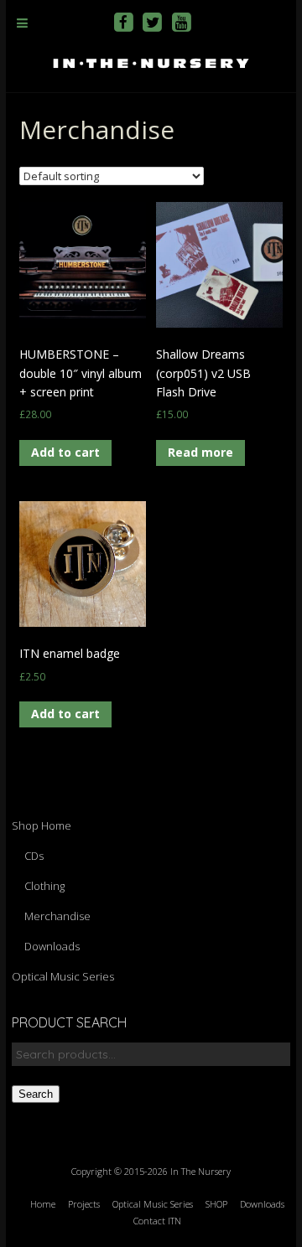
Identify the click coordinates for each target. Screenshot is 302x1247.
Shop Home (41, 825)
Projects (84, 1204)
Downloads (52, 946)
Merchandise (57, 916)
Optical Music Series (63, 976)
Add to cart (65, 452)
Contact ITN (157, 1220)
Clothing (44, 885)
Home (42, 1204)
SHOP (216, 1204)
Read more (200, 452)
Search (35, 1094)
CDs (34, 855)
